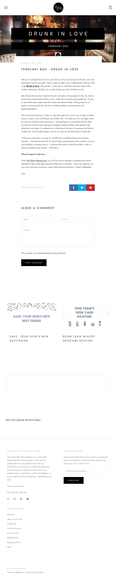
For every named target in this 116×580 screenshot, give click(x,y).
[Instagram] (15, 498)
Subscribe (74, 480)
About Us (11, 514)
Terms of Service (14, 528)
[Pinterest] (21, 498)
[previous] (7, 384)
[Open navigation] (6, 7)
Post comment (33, 262)
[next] (109, 384)
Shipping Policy (13, 542)
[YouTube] (28, 498)
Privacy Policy (13, 533)
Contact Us (11, 523)
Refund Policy (13, 537)
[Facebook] (8, 498)
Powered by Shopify (34, 572)
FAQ (9, 547)
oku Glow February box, (37, 160)
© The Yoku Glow (16, 568)
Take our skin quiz (14, 519)
